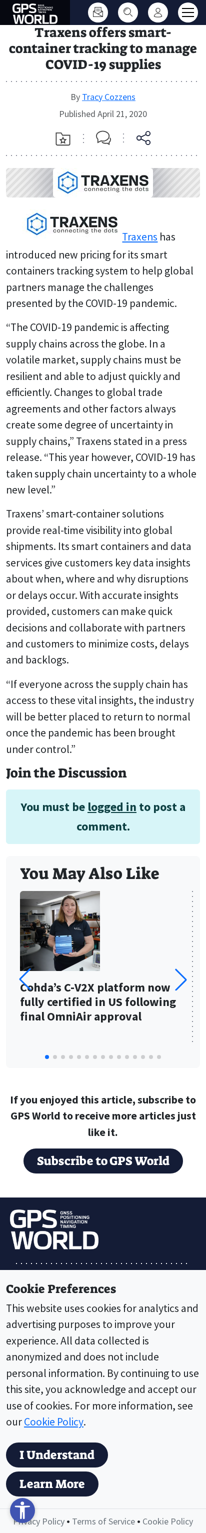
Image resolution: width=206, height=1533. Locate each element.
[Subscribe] (98, 12)
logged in (112, 806)
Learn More (52, 1484)
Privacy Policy (38, 1521)
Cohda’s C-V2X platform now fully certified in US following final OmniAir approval (98, 1002)
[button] (181, 979)
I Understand (57, 1455)
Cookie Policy (54, 1421)
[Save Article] (63, 139)
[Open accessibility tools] (22, 1510)
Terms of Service (103, 1521)
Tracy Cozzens (109, 96)
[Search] (128, 12)
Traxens (140, 237)
